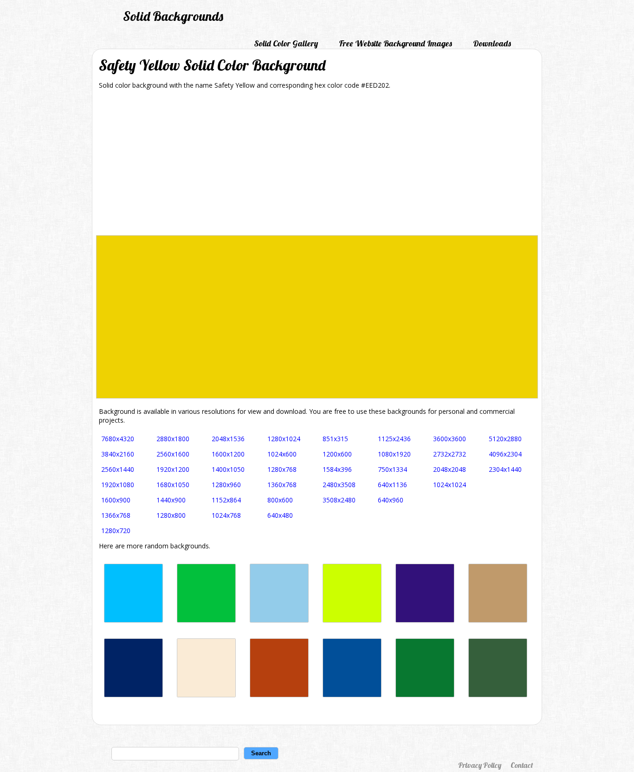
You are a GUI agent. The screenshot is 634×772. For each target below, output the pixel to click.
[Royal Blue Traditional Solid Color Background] (133, 694)
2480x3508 (339, 484)
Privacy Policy (479, 765)
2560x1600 (172, 454)
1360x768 (282, 484)
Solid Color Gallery (286, 43)
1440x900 (171, 499)
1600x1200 (228, 454)
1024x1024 (449, 484)
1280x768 (282, 469)
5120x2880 (505, 438)
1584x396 (337, 469)
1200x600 (337, 454)
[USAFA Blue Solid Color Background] (352, 694)
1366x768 (115, 515)
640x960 (390, 499)
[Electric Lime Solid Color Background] (352, 620)
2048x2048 (449, 469)
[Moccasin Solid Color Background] (206, 694)
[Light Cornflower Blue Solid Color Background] (279, 620)
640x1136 (392, 484)
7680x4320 (117, 438)
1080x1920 (394, 454)
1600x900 (115, 499)
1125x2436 (394, 438)
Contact (522, 765)
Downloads (492, 43)
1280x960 (226, 484)
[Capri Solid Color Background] (133, 620)
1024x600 (282, 454)
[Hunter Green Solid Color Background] (497, 694)
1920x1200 (172, 469)
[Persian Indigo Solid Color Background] (424, 620)
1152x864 (226, 499)
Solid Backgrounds (173, 16)
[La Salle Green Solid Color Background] (424, 694)
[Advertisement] (317, 166)
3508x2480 (339, 499)
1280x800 (171, 515)
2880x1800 (172, 438)
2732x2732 (449, 454)
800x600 (280, 499)
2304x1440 (505, 469)
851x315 (335, 438)
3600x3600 (449, 438)
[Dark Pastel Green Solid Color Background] (206, 620)
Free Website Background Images (395, 43)
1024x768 (226, 515)
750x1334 (392, 469)
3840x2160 (117, 454)
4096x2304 (505, 454)
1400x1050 (228, 469)
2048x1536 (228, 438)
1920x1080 (117, 484)
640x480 (280, 515)
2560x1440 (117, 469)
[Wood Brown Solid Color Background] (497, 620)
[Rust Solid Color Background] (279, 694)
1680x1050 (172, 484)
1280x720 (115, 530)
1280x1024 (283, 438)
